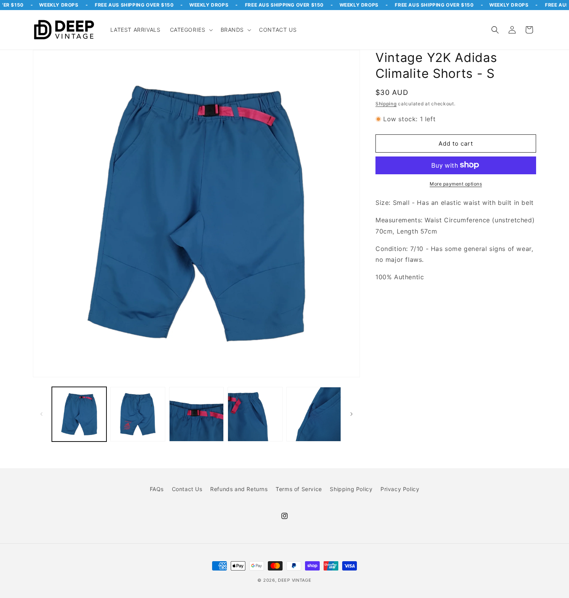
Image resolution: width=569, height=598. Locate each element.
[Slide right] (351, 414)
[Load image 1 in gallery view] (79, 414)
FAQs (157, 489)
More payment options (456, 183)
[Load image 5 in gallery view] (313, 414)
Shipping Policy (351, 489)
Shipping (386, 103)
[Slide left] (41, 414)
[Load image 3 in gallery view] (196, 414)
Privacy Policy (399, 489)
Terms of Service (299, 489)
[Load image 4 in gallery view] (255, 414)
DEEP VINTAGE (294, 580)
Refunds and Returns (238, 489)
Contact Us (187, 489)
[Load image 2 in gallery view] (137, 414)
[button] (190, 30)
